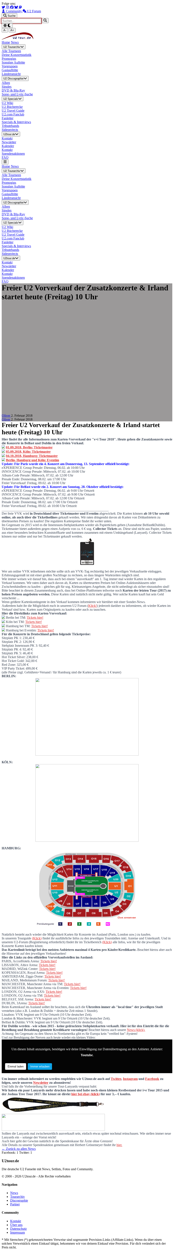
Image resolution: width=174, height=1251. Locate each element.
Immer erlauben (39, 1066)
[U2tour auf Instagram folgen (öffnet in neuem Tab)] (8, 7)
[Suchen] (45, 20)
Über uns (16, 1225)
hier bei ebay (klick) (85, 1094)
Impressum (17, 1232)
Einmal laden (16, 1066)
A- (4, 30)
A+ (12, 30)
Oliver (6, 415)
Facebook (152, 1079)
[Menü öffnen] (5, 161)
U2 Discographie (13, 78)
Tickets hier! (35, 617)
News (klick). (136, 1030)
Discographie (19, 1200)
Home (6, 42)
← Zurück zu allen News (19, 1149)
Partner (15, 1204)
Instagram (130, 1079)
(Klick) (37, 938)
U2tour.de (9, 134)
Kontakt (15, 1221)
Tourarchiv (17, 1196)
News (15, 42)
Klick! (92, 605)
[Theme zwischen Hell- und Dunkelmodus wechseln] (7, 25)
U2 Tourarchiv (11, 47)
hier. (119, 1145)
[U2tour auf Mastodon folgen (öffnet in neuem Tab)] (20, 7)
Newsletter (40, 1082)
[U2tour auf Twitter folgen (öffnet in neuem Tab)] (4, 7)
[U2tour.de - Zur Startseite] (17, 38)
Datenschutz (18, 1228)
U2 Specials (10, 98)
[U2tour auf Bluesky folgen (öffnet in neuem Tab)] (16, 7)
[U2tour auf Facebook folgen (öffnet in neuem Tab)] (12, 7)
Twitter (116, 1079)
